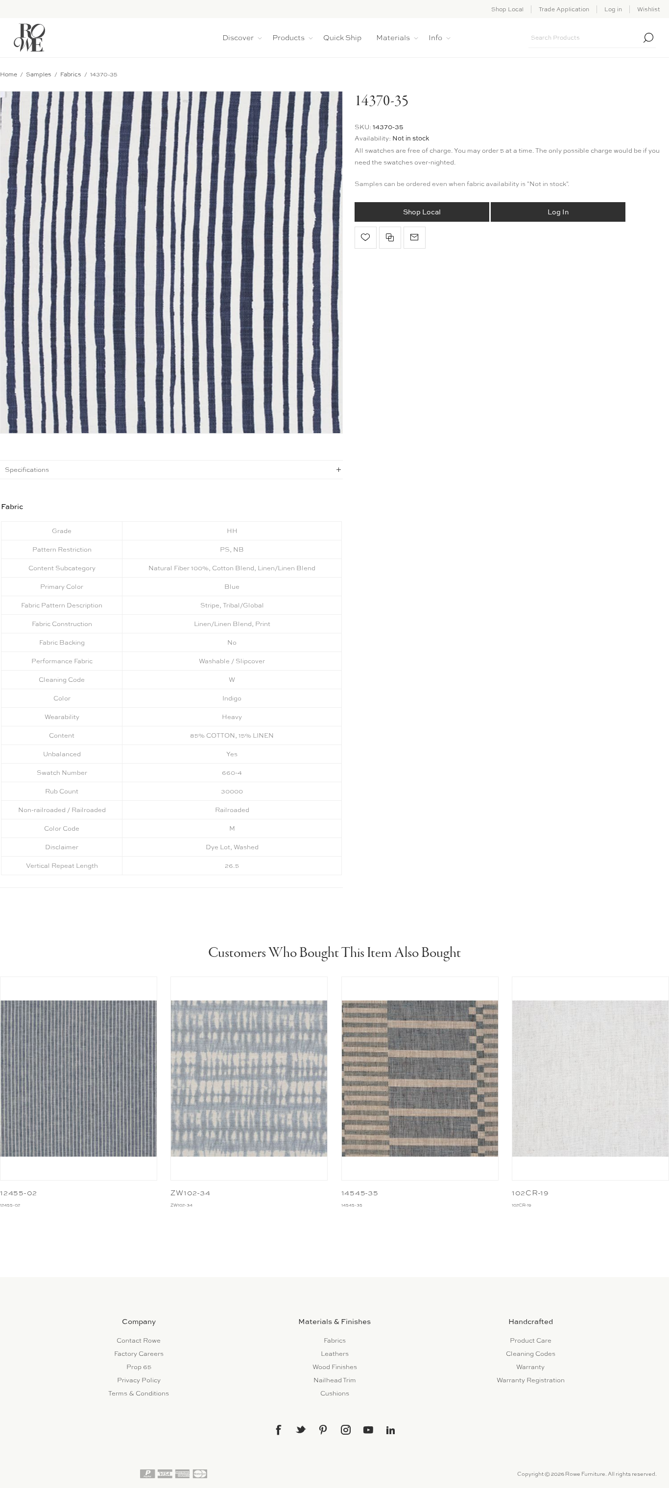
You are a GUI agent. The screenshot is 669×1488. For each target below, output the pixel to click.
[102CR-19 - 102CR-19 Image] (590, 1078)
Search (648, 37)
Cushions (334, 1393)
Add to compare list (390, 238)
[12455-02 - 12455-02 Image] (78, 1078)
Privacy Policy (139, 1380)
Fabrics (335, 1340)
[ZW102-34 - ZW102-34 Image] (249, 1078)
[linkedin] (391, 1430)
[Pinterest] (323, 1430)
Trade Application (564, 9)
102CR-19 (530, 1193)
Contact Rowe (139, 1340)
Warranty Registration (531, 1380)
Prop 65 (138, 1367)
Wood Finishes (334, 1367)
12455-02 (18, 1193)
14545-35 (360, 1193)
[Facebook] (278, 1430)
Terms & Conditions (138, 1393)
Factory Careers (139, 1353)
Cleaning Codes (530, 1353)
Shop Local (507, 9)
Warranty (530, 1367)
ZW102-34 (190, 1193)
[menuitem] (139, 1340)
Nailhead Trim (334, 1380)
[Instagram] (346, 1430)
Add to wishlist (366, 238)
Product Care (530, 1340)
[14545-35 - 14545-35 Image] (420, 1078)
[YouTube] (368, 1430)
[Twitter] (301, 1429)
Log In (558, 212)
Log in (613, 9)
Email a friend (415, 238)
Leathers (335, 1353)
